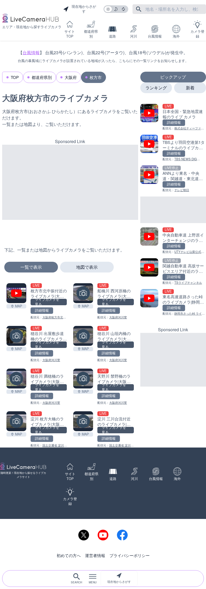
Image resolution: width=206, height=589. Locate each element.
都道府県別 (91, 34)
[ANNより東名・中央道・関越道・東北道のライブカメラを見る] (173, 179)
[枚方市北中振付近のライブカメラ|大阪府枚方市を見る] (16, 293)
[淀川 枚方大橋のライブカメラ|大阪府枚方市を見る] (16, 421)
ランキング (156, 88)
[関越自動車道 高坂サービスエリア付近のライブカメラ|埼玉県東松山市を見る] (173, 271)
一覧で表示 (31, 267)
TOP (15, 77)
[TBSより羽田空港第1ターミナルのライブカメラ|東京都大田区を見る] (173, 148)
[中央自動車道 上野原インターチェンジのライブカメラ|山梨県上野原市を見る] (173, 240)
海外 (176, 36)
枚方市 (96, 77)
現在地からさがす (119, 581)
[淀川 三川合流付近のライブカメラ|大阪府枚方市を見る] (83, 421)
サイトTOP (69, 34)
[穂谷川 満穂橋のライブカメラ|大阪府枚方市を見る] (16, 378)
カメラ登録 (197, 34)
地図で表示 (87, 267)
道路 (112, 36)
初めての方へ (69, 555)
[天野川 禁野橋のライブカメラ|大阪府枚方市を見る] (83, 378)
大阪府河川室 (118, 317)
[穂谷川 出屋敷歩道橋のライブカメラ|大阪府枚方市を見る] (16, 336)
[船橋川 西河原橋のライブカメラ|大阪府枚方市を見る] (83, 293)
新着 (190, 88)
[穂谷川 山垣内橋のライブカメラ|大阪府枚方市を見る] (83, 336)
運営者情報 (95, 555)
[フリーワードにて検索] (139, 9)
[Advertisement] (70, 182)
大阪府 (71, 77)
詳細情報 (42, 310)
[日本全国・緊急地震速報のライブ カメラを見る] (173, 117)
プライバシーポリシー (129, 555)
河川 (133, 36)
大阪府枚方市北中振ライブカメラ (48, 319)
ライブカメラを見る (47, 302)
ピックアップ (173, 77)
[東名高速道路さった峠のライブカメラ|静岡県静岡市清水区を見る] (173, 302)
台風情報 (155, 36)
